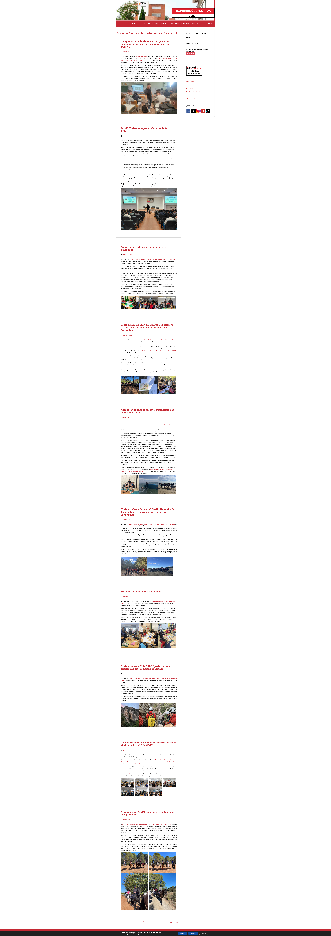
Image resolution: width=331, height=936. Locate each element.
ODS (201, 23)
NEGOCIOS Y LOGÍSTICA (153, 23)
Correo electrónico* (192, 43)
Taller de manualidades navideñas (141, 591)
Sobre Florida (190, 81)
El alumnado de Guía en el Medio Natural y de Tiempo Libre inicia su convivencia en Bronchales (148, 512)
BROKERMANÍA (208, 23)
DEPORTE (134, 23)
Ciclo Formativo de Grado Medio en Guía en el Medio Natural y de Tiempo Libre (152, 524)
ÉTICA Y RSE (195, 23)
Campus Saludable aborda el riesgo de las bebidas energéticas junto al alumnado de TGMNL (145, 44)
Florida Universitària (126, 773)
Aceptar (182, 933)
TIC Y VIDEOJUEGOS (174, 23)
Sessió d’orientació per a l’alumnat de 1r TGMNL (144, 130)
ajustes (165, 934)
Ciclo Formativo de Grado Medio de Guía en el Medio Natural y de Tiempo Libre (153, 259)
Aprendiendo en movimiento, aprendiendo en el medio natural (147, 411)
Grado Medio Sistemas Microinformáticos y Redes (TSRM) (159, 351)
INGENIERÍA (164, 23)
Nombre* (189, 37)
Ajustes (204, 933)
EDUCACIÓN (142, 23)
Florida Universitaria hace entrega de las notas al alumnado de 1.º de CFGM (148, 744)
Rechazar (193, 933)
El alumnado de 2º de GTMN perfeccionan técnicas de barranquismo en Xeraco (145, 667)
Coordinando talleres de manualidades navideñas (143, 248)
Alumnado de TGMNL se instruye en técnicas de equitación (147, 813)
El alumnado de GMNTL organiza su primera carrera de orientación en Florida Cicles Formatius (147, 327)
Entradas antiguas (173, 922)
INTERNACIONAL (185, 23)
